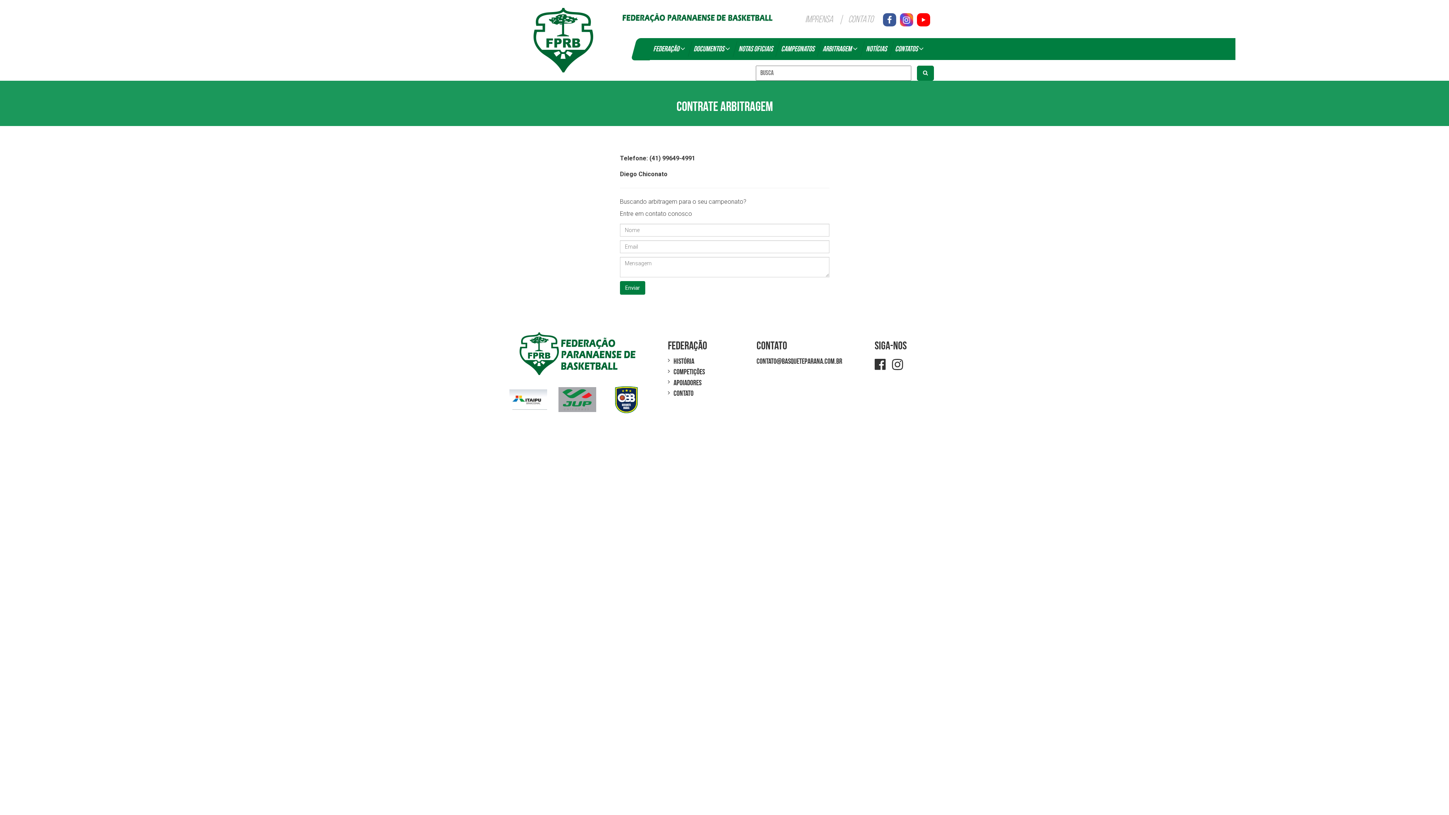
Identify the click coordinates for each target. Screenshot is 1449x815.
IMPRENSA (819, 20)
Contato (684, 393)
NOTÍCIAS (876, 49)
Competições (689, 372)
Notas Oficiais (755, 49)
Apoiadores (687, 383)
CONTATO (861, 20)
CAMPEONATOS (797, 49)
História (684, 361)
